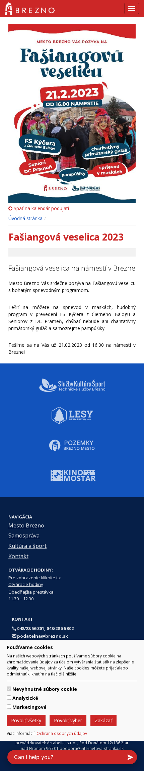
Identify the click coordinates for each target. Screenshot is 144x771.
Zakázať (103, 720)
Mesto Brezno (26, 525)
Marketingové (29, 707)
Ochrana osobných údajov (62, 733)
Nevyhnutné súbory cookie (44, 689)
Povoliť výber (68, 720)
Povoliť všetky (26, 720)
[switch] (9, 688)
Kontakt (18, 556)
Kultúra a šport (27, 546)
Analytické (25, 698)
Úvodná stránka (25, 218)
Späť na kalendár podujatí (40, 208)
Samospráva (24, 535)
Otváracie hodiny (25, 584)
